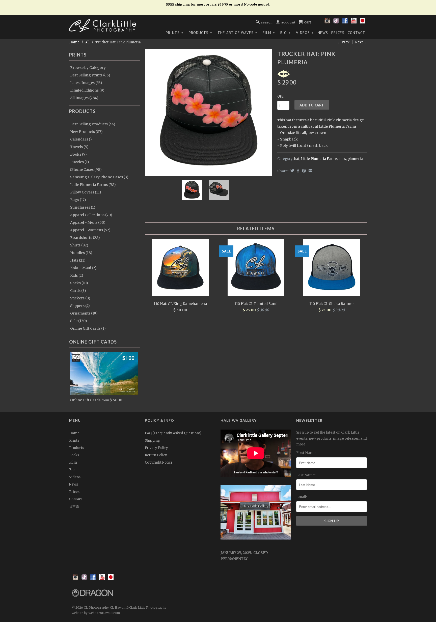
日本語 (74, 506)
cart (307, 22)
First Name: (306, 452)
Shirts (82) (79, 245)
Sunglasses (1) (82, 207)
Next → (361, 42)
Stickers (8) (80, 298)
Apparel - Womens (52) (90, 230)
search (266, 22)
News (323, 33)
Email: (301, 497)
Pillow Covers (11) (85, 192)
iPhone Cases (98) (86, 169)
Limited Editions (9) (87, 90)
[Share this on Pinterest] (303, 171)
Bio (285, 32)
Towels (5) (79, 147)
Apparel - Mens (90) (87, 222)
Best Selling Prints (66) (90, 75)
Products (200, 32)
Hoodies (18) (81, 252)
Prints (174, 32)
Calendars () (81, 139)
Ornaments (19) (84, 313)
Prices (337, 33)
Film (269, 32)
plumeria (355, 159)
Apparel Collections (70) (91, 215)
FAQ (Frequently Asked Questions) (173, 433)
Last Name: (305, 475)
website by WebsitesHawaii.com (96, 613)
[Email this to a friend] (309, 171)
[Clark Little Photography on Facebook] (345, 22)
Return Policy (156, 455)
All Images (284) (84, 98)
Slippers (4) (80, 305)
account (287, 22)
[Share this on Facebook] (297, 171)
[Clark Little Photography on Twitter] (336, 22)
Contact (356, 33)
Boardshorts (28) (85, 237)
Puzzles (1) (79, 162)
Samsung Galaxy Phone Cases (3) (99, 177)
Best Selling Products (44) (92, 124)
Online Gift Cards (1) (88, 328)
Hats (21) (78, 260)
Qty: (280, 96)
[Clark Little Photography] (104, 25)
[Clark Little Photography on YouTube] (354, 22)
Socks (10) (79, 283)
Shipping (152, 440)
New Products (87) (86, 131)
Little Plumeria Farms (319, 159)
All (87, 42)
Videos (305, 32)
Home (74, 433)
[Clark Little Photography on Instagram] (327, 22)
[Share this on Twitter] (291, 171)
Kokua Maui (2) (83, 268)
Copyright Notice (159, 462)
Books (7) (78, 154)
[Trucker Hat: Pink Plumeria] (208, 112)
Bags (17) (78, 199)
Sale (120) (78, 321)
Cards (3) (78, 290)
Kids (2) (76, 275)
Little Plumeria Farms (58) (93, 184)
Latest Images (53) (86, 82)
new (342, 159)
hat (296, 159)
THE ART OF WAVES (237, 32)
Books (74, 455)
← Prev (343, 42)
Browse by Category (88, 67)
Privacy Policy (156, 448)
